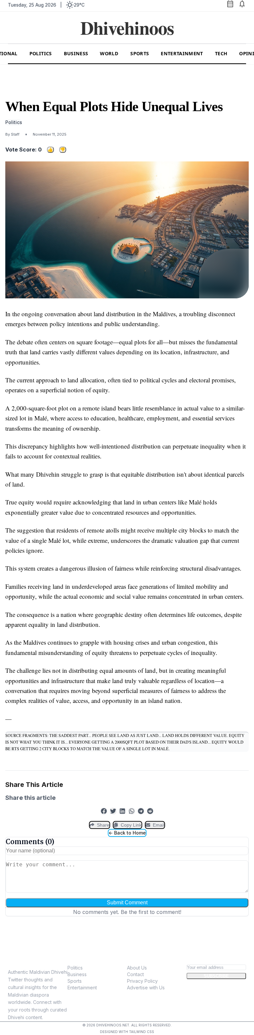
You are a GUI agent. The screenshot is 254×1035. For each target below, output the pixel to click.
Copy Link (131, 825)
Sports (139, 53)
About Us (137, 967)
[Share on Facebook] (104, 811)
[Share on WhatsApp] (131, 811)
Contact (135, 974)
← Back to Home (127, 833)
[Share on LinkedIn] (122, 811)
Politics (40, 53)
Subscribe (216, 975)
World (109, 53)
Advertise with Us (146, 987)
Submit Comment (127, 902)
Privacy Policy (142, 981)
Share (103, 825)
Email (158, 825)
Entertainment (182, 53)
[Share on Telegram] (141, 811)
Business (76, 53)
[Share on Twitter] (113, 811)
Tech (221, 53)
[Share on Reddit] (150, 811)
